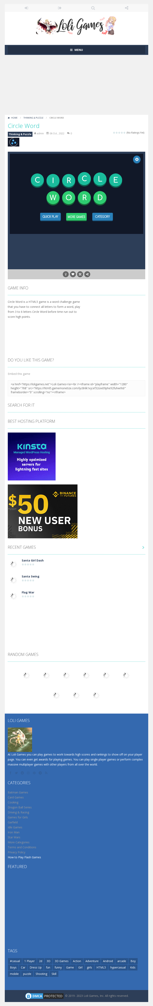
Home (14, 117)
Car (23, 967)
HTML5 (101, 967)
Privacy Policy (16, 852)
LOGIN (26, 8)
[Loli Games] (76, 25)
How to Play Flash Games (24, 857)
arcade (121, 961)
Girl (80, 967)
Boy (133, 961)
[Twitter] (17, 773)
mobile (14, 974)
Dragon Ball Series (20, 807)
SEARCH (93, 8)
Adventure (92, 961)
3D (48, 961)
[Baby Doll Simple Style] (86, 675)
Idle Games (15, 827)
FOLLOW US (126, 8)
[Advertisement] (76, 85)
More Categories (18, 842)
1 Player (29, 961)
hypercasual (118, 967)
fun (48, 967)
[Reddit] (23, 773)
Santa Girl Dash (33, 560)
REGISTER (60, 8)
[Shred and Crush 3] (66, 675)
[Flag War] (14, 596)
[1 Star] (114, 133)
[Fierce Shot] (57, 695)
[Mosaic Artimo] (126, 675)
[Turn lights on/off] (66, 274)
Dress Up (36, 967)
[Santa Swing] (14, 580)
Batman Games (18, 792)
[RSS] (47, 773)
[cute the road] (27, 675)
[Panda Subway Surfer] (96, 695)
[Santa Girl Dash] (14, 564)
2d (40, 961)
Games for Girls (18, 817)
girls (89, 967)
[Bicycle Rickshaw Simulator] (47, 675)
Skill (54, 974)
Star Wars (14, 837)
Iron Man (14, 832)
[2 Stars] (117, 133)
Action (77, 961)
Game (70, 967)
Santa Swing (30, 576)
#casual (15, 961)
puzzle (27, 974)
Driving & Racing (18, 812)
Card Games (16, 797)
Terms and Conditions (22, 847)
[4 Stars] (122, 133)
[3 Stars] (119, 133)
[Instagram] (29, 773)
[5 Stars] (124, 133)
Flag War (28, 592)
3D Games (62, 961)
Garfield (13, 822)
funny (58, 967)
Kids (132, 967)
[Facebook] (11, 773)
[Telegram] (41, 773)
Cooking (13, 802)
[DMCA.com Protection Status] (44, 996)
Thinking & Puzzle (33, 117)
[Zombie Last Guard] (106, 675)
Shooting (41, 974)
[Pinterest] (35, 773)
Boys (13, 967)
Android (108, 961)
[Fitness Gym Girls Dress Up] (76, 695)
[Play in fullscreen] (80, 274)
